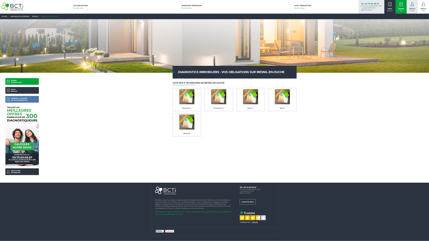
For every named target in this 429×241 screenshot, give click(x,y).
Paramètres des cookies (201, 212)
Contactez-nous (248, 202)
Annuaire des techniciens (165, 214)
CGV (156, 212)
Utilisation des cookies (182, 212)
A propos (179, 214)
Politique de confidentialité (221, 212)
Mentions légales (166, 212)
